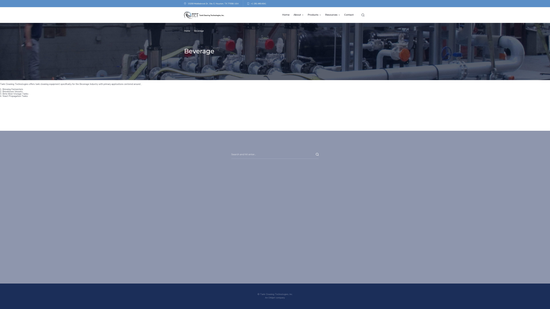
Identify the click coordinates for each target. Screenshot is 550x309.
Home (285, 14)
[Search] (363, 15)
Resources (331, 14)
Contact (349, 14)
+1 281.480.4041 (258, 3)
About (297, 14)
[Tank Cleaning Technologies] (205, 15)
